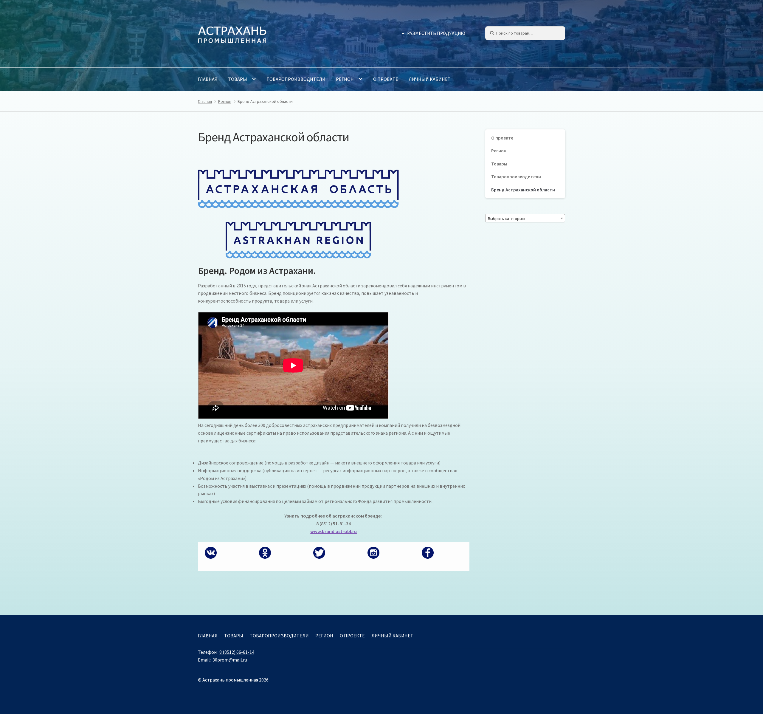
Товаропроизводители (295, 79)
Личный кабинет (430, 79)
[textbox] (525, 218)
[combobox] (525, 218)
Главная (208, 79)
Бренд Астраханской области (523, 190)
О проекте (385, 79)
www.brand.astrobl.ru (333, 531)
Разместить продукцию (436, 33)
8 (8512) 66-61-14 (236, 652)
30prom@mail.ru (230, 660)
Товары (237, 79)
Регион (345, 79)
